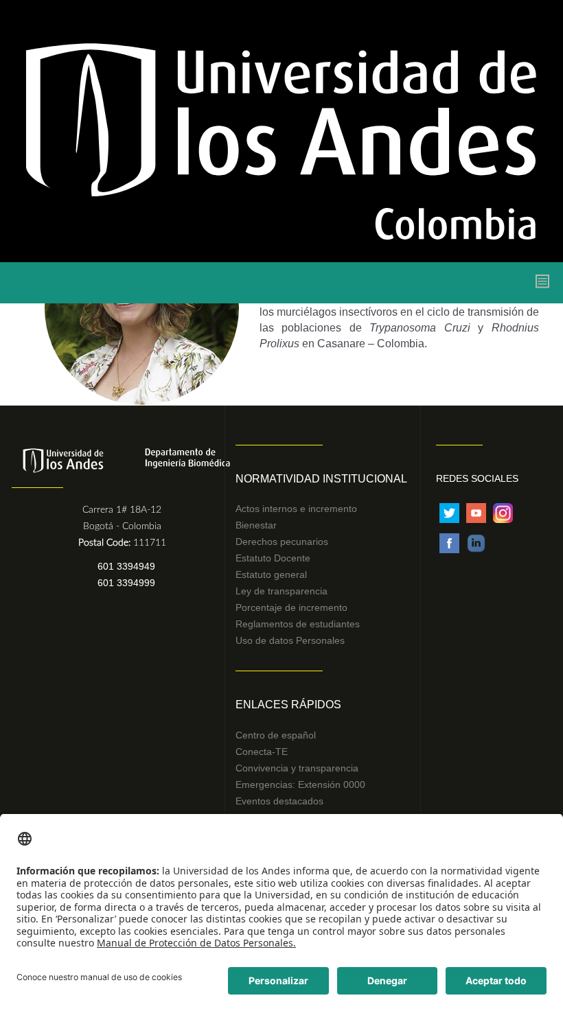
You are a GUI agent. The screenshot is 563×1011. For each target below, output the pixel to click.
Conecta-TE (261, 751)
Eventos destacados (279, 801)
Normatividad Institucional (321, 479)
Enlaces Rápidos (288, 704)
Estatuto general (271, 574)
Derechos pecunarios (281, 541)
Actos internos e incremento (296, 508)
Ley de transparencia (281, 591)
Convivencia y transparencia (296, 768)
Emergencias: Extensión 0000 (300, 784)
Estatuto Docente (272, 558)
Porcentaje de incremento (291, 607)
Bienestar (256, 525)
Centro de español (275, 735)
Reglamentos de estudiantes (297, 624)
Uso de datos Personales (290, 640)
